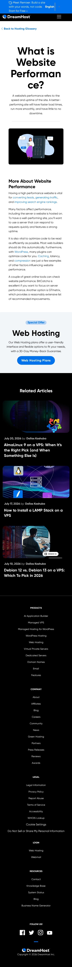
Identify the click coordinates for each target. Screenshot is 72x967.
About (36, 697)
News (36, 730)
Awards (36, 763)
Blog (36, 710)
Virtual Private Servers (36, 648)
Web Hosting (36, 642)
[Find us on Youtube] (49, 932)
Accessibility (36, 811)
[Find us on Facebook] (22, 932)
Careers (36, 716)
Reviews (36, 756)
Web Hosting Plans (36, 360)
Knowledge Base (36, 885)
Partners (36, 743)
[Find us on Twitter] (31, 932)
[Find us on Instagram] (40, 932)
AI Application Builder (36, 616)
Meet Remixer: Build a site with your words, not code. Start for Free (27, 6)
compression (22, 260)
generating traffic (46, 197)
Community (36, 723)
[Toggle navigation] (59, 17)
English (49, 6)
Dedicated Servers (36, 655)
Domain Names (36, 662)
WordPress (21, 251)
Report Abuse (36, 798)
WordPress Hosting (36, 635)
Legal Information (36, 785)
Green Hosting (36, 736)
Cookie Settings (36, 824)
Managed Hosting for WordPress (36, 629)
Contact (36, 879)
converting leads (23, 197)
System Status (36, 892)
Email (36, 668)
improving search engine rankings (35, 202)
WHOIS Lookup (36, 818)
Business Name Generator (36, 905)
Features (36, 675)
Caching (43, 256)
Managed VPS (36, 622)
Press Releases (36, 749)
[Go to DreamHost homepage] (17, 17)
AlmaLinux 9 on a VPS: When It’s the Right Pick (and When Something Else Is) (33, 450)
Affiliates (36, 703)
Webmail (36, 857)
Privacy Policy (36, 791)
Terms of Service (36, 804)
